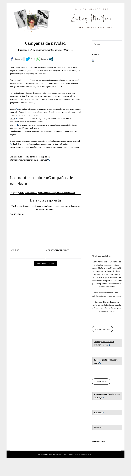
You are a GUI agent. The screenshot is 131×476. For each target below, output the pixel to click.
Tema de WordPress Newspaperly (77, 454)
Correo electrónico (57, 250)
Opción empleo (16, 131)
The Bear (98, 412)
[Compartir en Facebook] (16, 59)
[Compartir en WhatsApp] (42, 59)
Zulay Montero (65, 50)
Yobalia (13, 109)
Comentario (17, 214)
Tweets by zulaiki (99, 441)
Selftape (97, 427)
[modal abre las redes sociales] (51, 59)
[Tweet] (30, 59)
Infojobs (13, 125)
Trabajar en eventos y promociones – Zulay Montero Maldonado (47, 192)
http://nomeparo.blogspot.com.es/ (33, 159)
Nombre (14, 250)
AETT (12, 118)
